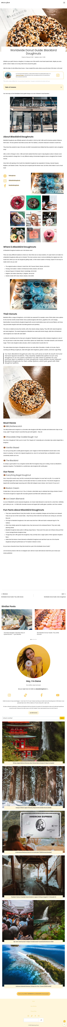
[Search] (41, 1020)
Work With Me (33, 1006)
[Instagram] (28, 1015)
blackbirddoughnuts (14, 185)
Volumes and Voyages (20, 75)
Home (33, 1001)
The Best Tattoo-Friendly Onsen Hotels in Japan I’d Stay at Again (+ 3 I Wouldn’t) (33, 897)
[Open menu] (64, 2)
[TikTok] (31, 1015)
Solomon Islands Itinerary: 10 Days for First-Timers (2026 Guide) (33, 986)
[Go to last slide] (4, 623)
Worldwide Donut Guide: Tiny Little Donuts (12, 595)
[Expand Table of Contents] (61, 87)
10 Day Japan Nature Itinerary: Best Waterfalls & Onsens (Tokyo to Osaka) (33, 763)
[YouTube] (38, 1015)
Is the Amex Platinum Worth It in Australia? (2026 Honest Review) (33, 852)
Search (62, 718)
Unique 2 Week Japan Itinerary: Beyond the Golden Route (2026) (33, 807)
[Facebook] (35, 1015)
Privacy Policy (33, 1011)
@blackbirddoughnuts (14, 180)
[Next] (63, 623)
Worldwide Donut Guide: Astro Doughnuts (55, 595)
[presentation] (17, 619)
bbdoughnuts (12, 175)
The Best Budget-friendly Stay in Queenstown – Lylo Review (14, 633)
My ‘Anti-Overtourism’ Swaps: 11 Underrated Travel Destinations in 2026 (33, 941)
